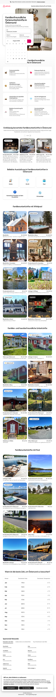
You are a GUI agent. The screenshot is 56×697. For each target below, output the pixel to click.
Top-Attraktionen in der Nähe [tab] (40, 641)
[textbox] (11, 37)
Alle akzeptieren (11, 688)
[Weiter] (30, 135)
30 (24, 58)
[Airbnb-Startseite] (6, 6)
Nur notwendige (26, 688)
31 (7, 61)
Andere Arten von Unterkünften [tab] (23, 641)
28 (19, 58)
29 (22, 58)
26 (13, 58)
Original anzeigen (41, 2)
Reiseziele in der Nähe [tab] (8, 641)
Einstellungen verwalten (42, 688)
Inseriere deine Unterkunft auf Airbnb (41, 6)
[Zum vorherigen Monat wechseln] (7, 40)
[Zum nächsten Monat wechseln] (24, 40)
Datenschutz (21, 694)
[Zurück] (25, 135)
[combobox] (18, 31)
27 (16, 58)
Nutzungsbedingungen (31, 694)
